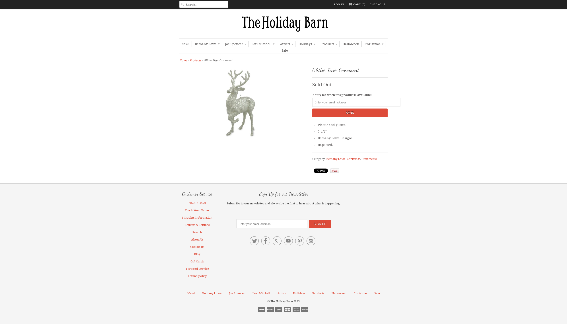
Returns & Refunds (197, 225)
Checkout (377, 4)
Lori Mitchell (263, 44)
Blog (197, 254)
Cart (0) (359, 4)
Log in (339, 4)
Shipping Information (197, 217)
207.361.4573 (197, 203)
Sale (285, 50)
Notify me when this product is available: (342, 95)
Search (197, 232)
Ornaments (369, 159)
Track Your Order (197, 210)
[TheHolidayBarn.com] (283, 25)
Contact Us (197, 246)
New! (185, 44)
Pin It (334, 171)
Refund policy (197, 276)
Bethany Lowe (207, 44)
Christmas (374, 44)
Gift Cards (197, 261)
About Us (197, 239)
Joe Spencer (235, 44)
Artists (286, 44)
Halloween (351, 44)
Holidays (307, 44)
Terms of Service (197, 268)
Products (328, 44)
